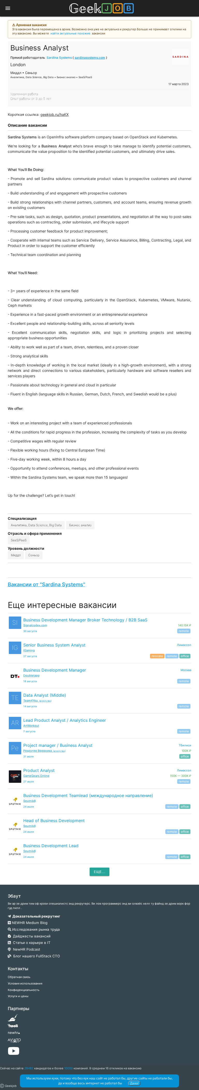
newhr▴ (14, 1033)
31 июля (28, 756)
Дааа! (134, 1083)
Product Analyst (39, 770)
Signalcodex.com (35, 625)
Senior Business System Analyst (54, 645)
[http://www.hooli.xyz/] (13, 1027)
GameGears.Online (36, 776)
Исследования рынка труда (35, 929)
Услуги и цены (18, 996)
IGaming (29, 650)
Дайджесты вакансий (31, 936)
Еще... (99, 872)
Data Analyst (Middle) (44, 695)
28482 (28, 1068)
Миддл (16, 555)
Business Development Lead (51, 845)
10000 (68, 1068)
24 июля (28, 806)
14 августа (30, 706)
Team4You (37, 700)
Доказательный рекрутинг (35, 916)
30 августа (30, 631)
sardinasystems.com (90, 57)
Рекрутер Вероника (44, 751)
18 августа (30, 681)
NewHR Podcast (25, 949)
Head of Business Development (54, 820)
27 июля (28, 781)
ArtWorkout (31, 725)
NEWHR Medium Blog (29, 923)
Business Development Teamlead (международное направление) (88, 795)
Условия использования (25, 983)
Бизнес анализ (80, 525)
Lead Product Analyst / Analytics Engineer (64, 720)
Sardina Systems (59, 57)
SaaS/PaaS (18, 540)
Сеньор (33, 555)
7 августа (29, 731)
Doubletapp (31, 675)
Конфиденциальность (23, 990)
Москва (186, 670)
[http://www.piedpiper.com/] (13, 1019)
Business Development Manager (54, 670)
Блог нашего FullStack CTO (35, 956)
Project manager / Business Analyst (58, 745)
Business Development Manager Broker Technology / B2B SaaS (85, 619)
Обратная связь (19, 977)
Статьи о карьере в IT (31, 943)
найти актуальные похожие (70, 33)
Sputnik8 (29, 801)
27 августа (30, 656)
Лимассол (184, 645)
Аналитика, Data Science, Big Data (36, 525)
